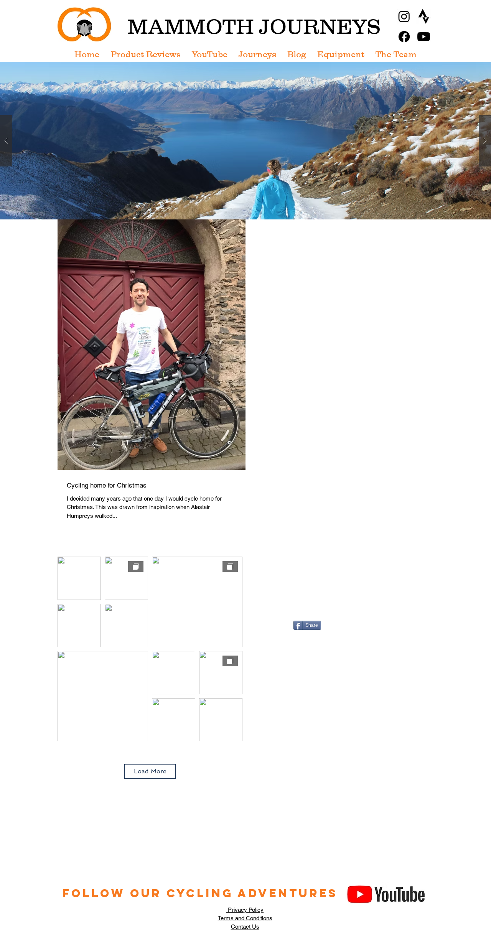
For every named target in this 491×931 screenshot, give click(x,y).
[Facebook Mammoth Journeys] (404, 36)
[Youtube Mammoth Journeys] (423, 36)
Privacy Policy (245, 909)
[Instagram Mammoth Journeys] (404, 16)
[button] (245, 140)
